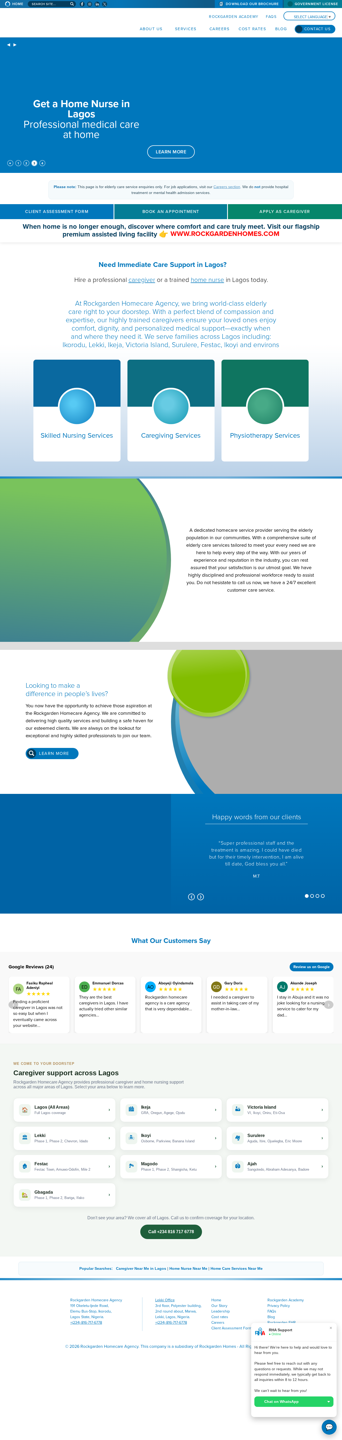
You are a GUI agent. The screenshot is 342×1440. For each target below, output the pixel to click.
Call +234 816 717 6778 (171, 1231)
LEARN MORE (171, 151)
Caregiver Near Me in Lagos (141, 1268)
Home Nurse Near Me (188, 1268)
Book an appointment (170, 211)
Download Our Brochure (252, 4)
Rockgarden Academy (233, 16)
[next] (15, 45)
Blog (281, 28)
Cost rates (252, 28)
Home (18, 4)
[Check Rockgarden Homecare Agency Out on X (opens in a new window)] (104, 4)
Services (186, 28)
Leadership (220, 1311)
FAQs (271, 16)
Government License (316, 4)
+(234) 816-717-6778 (86, 1322)
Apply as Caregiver (284, 211)
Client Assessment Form (56, 211)
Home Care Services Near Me (237, 1268)
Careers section (226, 187)
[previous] (8, 45)
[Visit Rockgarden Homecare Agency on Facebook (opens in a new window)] (82, 4)
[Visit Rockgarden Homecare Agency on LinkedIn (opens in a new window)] (97, 4)
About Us (151, 28)
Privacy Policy (278, 1305)
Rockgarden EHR (281, 1322)
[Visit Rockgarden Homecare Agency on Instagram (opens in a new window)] (89, 4)
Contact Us (317, 29)
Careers (219, 28)
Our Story (219, 1305)
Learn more (54, 753)
